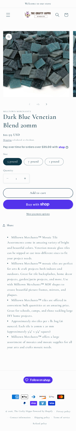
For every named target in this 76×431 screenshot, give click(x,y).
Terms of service (61, 417)
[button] (8, 14)
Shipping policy (42, 417)
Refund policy (40, 423)
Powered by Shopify (43, 411)
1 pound (54, 161)
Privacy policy (63, 411)
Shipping (7, 140)
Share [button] (10, 225)
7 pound (33, 161)
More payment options (38, 213)
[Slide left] (29, 104)
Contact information (20, 417)
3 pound (12, 161)
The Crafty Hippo (23, 411)
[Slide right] (46, 104)
